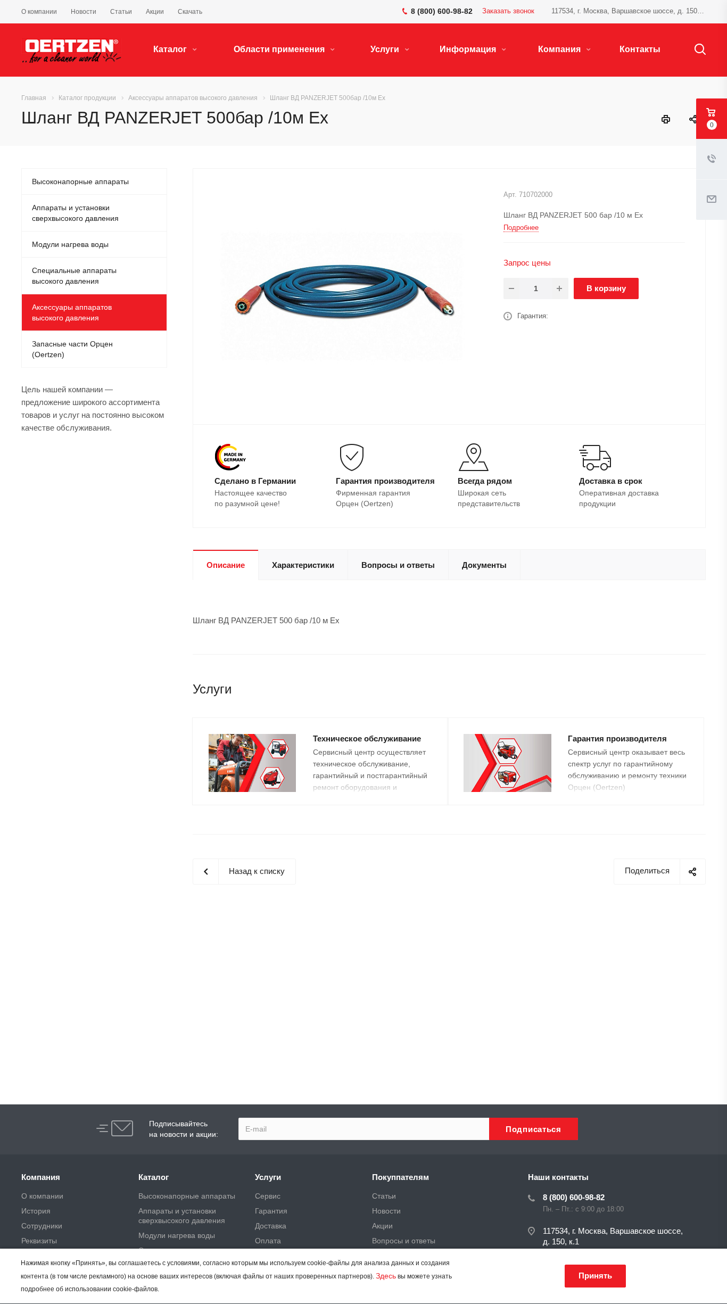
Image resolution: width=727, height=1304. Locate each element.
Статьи (384, 1196)
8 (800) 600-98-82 (574, 1197)
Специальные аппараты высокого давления (74, 275)
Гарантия (271, 1211)
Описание (225, 565)
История (36, 1211)
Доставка (270, 1226)
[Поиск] (695, 49)
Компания (560, 49)
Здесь (386, 1276)
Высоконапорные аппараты (80, 181)
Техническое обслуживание (367, 738)
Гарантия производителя (617, 738)
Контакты (639, 49)
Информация (469, 49)
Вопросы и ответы (398, 565)
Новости (386, 1211)
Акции (382, 1226)
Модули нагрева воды (70, 244)
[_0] (344, 295)
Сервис (267, 1196)
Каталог (171, 49)
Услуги (385, 49)
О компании (42, 1196)
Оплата (268, 1240)
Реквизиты (39, 1240)
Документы (484, 565)
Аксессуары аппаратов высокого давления (72, 312)
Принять (595, 1275)
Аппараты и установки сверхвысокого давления (75, 212)
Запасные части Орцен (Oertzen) (72, 349)
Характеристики (303, 565)
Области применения (280, 49)
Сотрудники (41, 1226)
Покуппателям (400, 1177)
